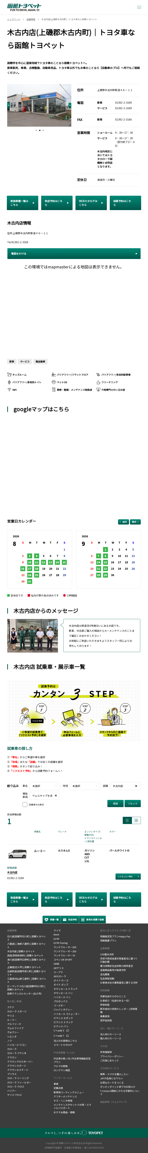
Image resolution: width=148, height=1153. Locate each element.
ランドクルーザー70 (64, 955)
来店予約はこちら (53, 202)
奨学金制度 (106, 1020)
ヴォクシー (13, 1032)
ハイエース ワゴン (16, 1045)
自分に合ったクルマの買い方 (115, 930)
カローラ (12, 1049)
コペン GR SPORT (63, 959)
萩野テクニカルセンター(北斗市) (24, 993)
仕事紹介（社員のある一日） (115, 1000)
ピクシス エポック (63, 1018)
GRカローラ (60, 976)
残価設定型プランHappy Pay (115, 936)
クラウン (12, 1057)
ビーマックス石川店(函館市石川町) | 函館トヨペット (26, 987)
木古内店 (12, 872)
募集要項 (105, 1016)
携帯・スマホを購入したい (114, 1074)
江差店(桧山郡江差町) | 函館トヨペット (26, 980)
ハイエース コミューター (67, 1014)
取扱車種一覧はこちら (19, 202)
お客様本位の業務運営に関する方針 (119, 982)
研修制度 (105, 1004)
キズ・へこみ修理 (63, 1100)
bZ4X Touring (61, 943)
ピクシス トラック (63, 1022)
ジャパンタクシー (63, 1009)
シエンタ (12, 1036)
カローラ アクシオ (16, 1053)
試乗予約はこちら (122, 202)
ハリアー (11, 1090)
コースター (59, 1005)
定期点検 (59, 1088)
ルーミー (12, 1020)
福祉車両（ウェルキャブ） (114, 1102)
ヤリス (10, 1015)
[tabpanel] (39, 105)
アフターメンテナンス (65, 1096)
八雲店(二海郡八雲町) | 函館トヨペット (26, 945)
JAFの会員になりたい (111, 1078)
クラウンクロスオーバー (20, 1061)
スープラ (58, 972)
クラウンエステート (17, 1070)
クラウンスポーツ (16, 1065)
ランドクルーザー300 (65, 947)
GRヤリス (59, 968)
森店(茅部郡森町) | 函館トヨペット (25, 955)
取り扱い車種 (14, 1001)
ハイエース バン (62, 997)
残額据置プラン (108, 940)
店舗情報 (12, 930)
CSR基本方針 (107, 954)
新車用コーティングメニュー (69, 1092)
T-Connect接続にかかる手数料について (119, 1092)
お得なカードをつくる (112, 1082)
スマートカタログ (63, 1045)
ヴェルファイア (15, 1028)
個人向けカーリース (110, 1038)
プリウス (12, 1074)
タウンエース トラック (65, 989)
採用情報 (105, 990)
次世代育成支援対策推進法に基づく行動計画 (119, 960)
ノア (9, 1040)
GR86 (56, 963)
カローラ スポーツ (17, 1011)
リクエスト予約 (124, 876)
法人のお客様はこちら (65, 1040)
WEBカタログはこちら (88, 202)
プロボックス (61, 1001)
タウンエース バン (63, 993)
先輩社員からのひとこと (113, 996)
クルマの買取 (61, 1066)
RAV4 (56, 934)
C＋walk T (59, 1035)
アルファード (14, 1024)
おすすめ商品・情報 (64, 1112)
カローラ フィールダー (19, 1082)
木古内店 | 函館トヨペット (21, 951)
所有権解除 (106, 1052)
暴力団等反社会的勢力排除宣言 (116, 966)
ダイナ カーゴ (61, 980)
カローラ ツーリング (18, 1078)
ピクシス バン (61, 1026)
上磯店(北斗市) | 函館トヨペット (24, 967)
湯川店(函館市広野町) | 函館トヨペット (26, 961)
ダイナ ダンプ (61, 984)
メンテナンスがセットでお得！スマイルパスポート (72, 1106)
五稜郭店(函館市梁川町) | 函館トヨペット (26, 973)
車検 (56, 1084)
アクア (10, 1007)
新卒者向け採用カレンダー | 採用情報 (118, 1010)
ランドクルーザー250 (65, 951)
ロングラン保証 (62, 1070)
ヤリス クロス (14, 1095)
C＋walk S (59, 1030)
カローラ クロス (15, 1086)
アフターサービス (63, 1078)
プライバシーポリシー (112, 1056)
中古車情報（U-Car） (65, 1052)
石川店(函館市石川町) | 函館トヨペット (26, 938)
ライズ (57, 930)
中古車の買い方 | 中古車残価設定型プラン (72, 1060)
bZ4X (56, 938)
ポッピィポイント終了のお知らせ (117, 1086)
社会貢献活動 (107, 978)
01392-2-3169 (123, 102)
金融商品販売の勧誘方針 (113, 970)
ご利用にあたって (109, 1060)
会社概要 (105, 974)
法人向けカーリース (110, 1034)
